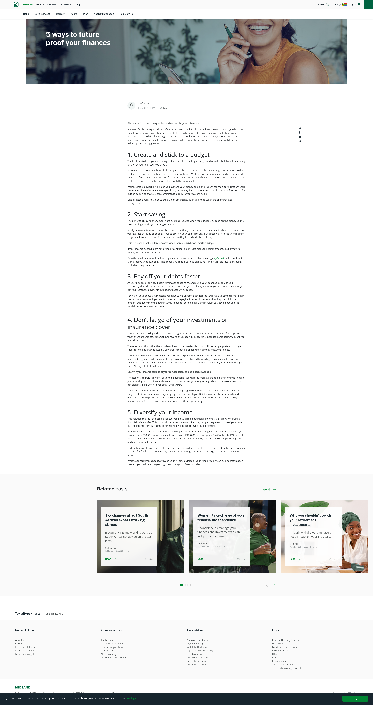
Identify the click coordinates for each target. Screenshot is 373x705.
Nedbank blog (108, 654)
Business (51, 4)
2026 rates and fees (197, 640)
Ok (355, 699)
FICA (274, 654)
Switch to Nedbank (196, 647)
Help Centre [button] (126, 14)
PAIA (274, 657)
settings (131, 698)
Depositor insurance (197, 661)
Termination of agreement (286, 668)
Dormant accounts (196, 664)
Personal (28, 4)
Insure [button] (73, 14)
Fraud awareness (195, 654)
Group (77, 4)
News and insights (25, 654)
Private (40, 4)
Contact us (107, 640)
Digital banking (194, 643)
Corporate (65, 4)
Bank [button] (26, 14)
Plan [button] (85, 14)
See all (266, 489)
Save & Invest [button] (42, 14)
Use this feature (54, 613)
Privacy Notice (280, 661)
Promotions (107, 650)
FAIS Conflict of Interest (285, 647)
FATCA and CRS (280, 650)
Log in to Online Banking (199, 650)
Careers (19, 643)
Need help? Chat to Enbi (114, 657)
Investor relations (25, 647)
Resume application (112, 647)
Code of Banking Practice (285, 640)
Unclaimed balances (197, 657)
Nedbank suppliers (25, 650)
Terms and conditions (284, 664)
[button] (323, 4)
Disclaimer (278, 643)
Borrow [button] (60, 14)
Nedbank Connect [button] (104, 14)
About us (20, 640)
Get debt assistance (112, 643)
